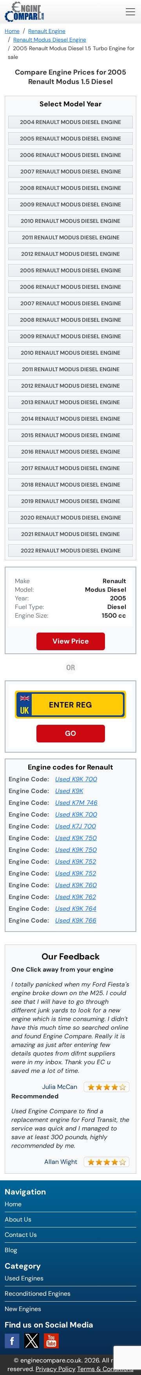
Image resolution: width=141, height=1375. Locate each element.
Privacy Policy (56, 1369)
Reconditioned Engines (37, 1293)
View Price (70, 641)
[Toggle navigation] (130, 12)
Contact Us (21, 1235)
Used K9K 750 (76, 838)
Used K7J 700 (75, 826)
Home (13, 1204)
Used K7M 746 (76, 803)
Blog (11, 1250)
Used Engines (24, 1278)
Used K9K (69, 791)
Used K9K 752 (75, 861)
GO (70, 733)
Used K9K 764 (75, 909)
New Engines (23, 1309)
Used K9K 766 (75, 920)
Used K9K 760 (76, 885)
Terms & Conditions (105, 1369)
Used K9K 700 (76, 779)
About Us (18, 1219)
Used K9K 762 (75, 897)
